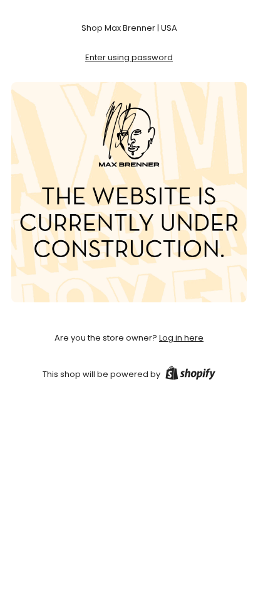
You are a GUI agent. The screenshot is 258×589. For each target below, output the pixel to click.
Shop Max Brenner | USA (129, 28)
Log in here (181, 338)
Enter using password (129, 57)
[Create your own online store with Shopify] (190, 375)
